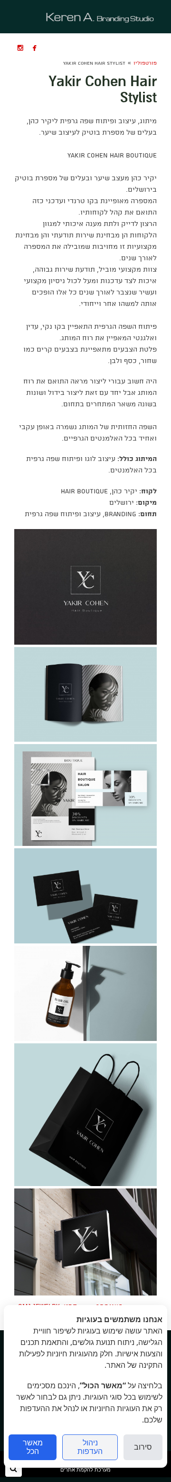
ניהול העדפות (90, 1447)
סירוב (143, 1447)
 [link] (34, 47)
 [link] (20, 47)
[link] (100, 17)
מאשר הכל (33, 1447)
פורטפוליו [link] (145, 63)
